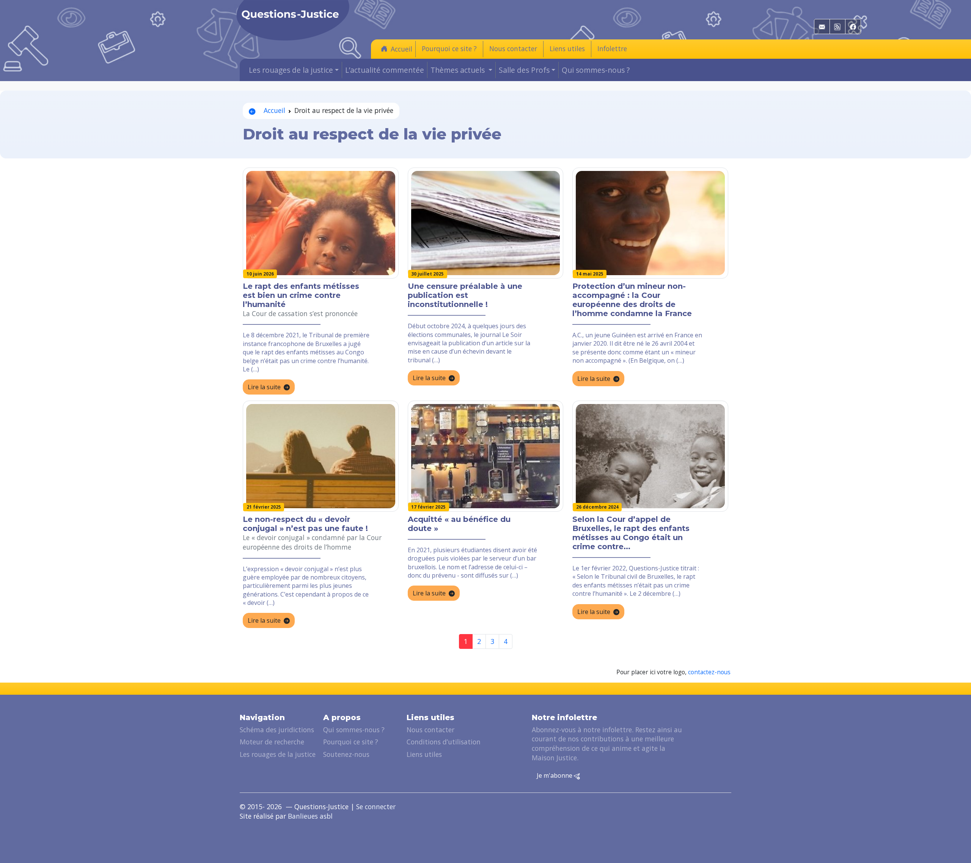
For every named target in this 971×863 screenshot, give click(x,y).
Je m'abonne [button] (555, 775)
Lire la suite (264, 387)
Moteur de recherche (272, 741)
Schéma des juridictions (277, 729)
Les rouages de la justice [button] (291, 70)
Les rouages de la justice (278, 754)
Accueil (401, 48)
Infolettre (612, 48)
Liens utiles (567, 48)
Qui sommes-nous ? (596, 70)
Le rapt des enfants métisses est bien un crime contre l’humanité (301, 295)
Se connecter (376, 806)
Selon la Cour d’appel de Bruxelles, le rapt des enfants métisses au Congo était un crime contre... (631, 533)
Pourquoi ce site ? (449, 48)
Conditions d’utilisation (444, 741)
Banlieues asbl (310, 816)
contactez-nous (709, 672)
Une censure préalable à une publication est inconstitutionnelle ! (465, 295)
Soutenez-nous (346, 754)
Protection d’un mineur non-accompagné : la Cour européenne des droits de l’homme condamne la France (632, 300)
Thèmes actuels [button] (459, 70)
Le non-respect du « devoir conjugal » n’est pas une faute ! (305, 524)
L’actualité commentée (384, 70)
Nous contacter (513, 48)
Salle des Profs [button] (524, 70)
